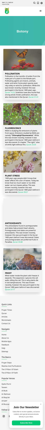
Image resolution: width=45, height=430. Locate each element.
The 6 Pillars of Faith (10, 373)
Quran (4, 313)
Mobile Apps (6, 341)
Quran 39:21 (23, 192)
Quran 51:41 (33, 97)
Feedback (5, 345)
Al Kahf (4, 401)
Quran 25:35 (31, 144)
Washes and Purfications (11, 366)
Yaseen (4, 387)
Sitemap (5, 351)
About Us (5, 338)
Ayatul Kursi (6, 384)
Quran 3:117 (10, 289)
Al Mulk (4, 391)
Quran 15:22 (10, 92)
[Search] (34, 3)
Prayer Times (7, 310)
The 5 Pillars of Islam (10, 369)
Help (3, 348)
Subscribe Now (26, 423)
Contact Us (6, 323)
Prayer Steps (7, 362)
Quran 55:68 (17, 242)
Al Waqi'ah (6, 397)
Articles (4, 317)
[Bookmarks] (38, 3)
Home (4, 334)
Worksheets (6, 320)
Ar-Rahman (6, 394)
